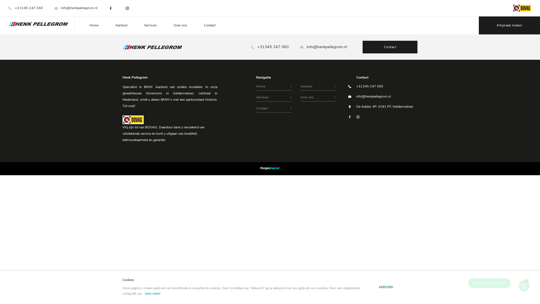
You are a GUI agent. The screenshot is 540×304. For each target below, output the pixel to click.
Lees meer (153, 294)
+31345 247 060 (29, 8)
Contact (210, 25)
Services (150, 25)
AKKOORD (386, 287)
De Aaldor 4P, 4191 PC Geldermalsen (384, 106)
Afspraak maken (509, 25)
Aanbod (121, 25)
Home (94, 25)
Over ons (180, 25)
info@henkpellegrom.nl (79, 8)
